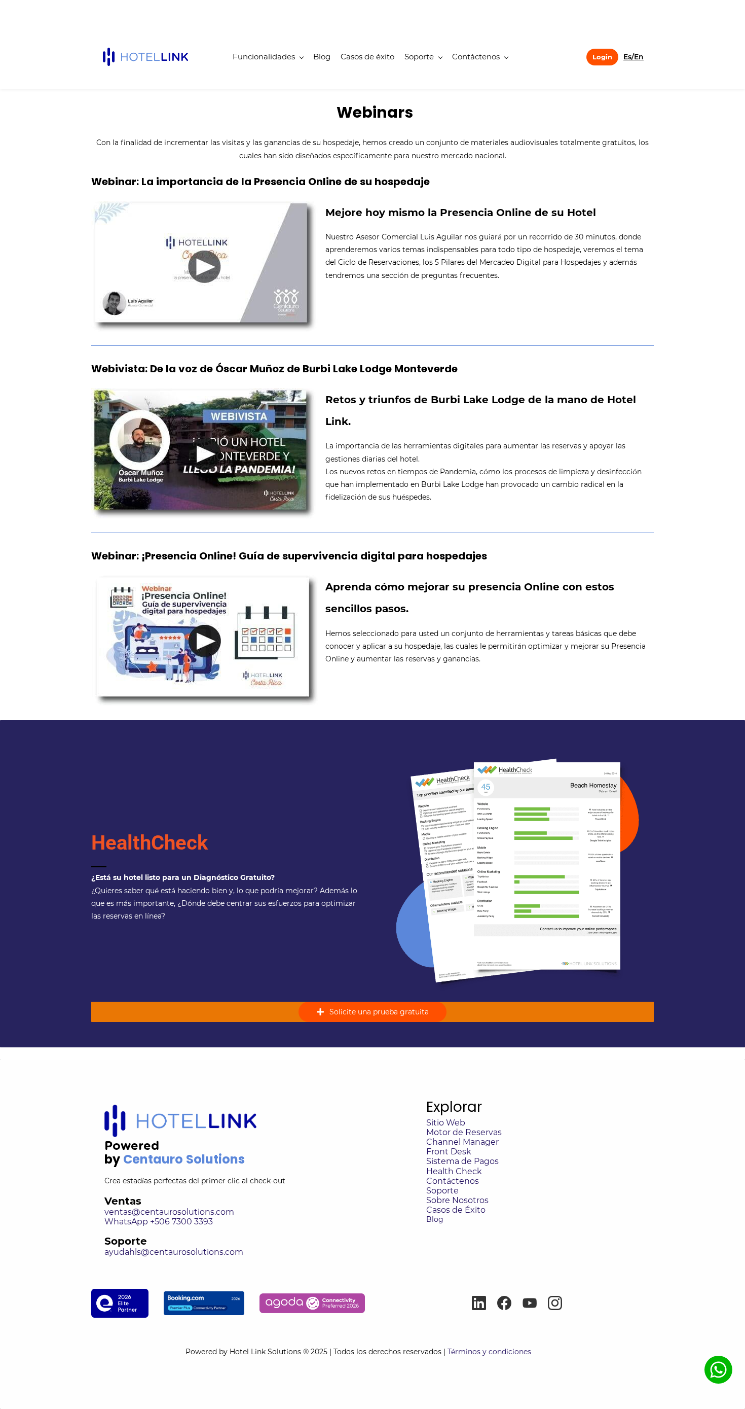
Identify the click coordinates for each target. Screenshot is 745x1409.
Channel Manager (462, 1142)
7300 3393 (192, 1221)
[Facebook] (504, 1303)
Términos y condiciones (502, 1351)
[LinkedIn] (479, 1303)
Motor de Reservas (464, 1132)
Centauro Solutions (184, 1159)
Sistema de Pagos (462, 1161)
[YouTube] (529, 1303)
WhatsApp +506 (138, 1221)
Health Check (454, 1171)
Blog (434, 1219)
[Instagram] (555, 1303)
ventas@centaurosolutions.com (169, 1212)
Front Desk (448, 1151)
